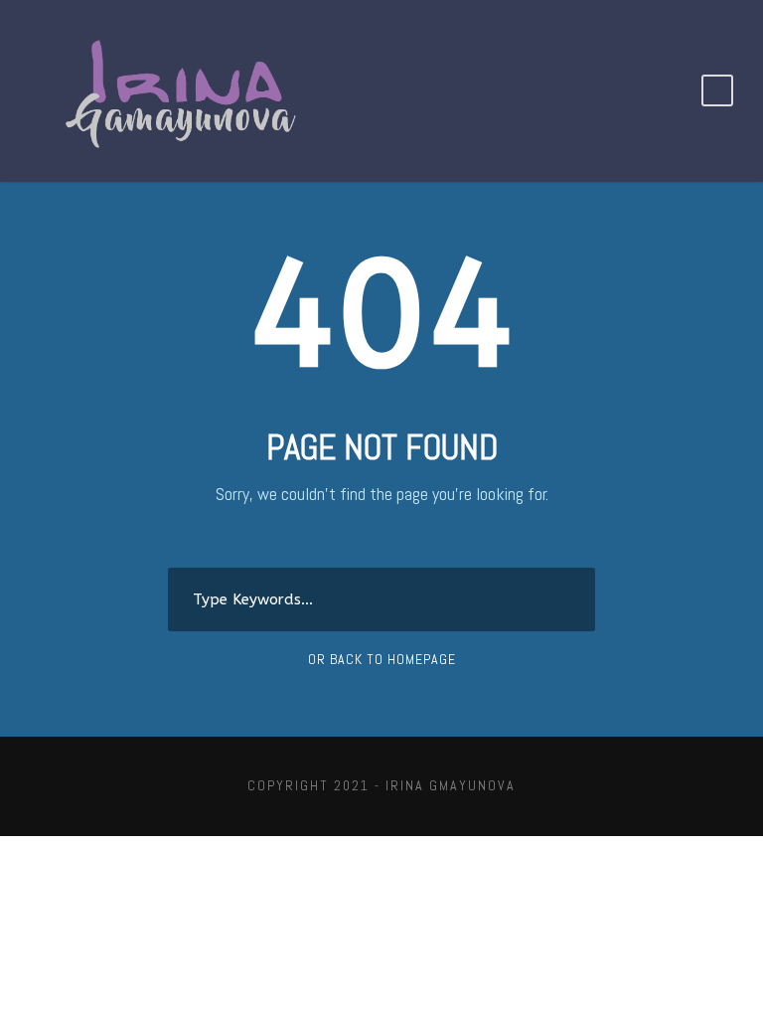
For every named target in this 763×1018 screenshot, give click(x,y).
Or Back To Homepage (382, 659)
